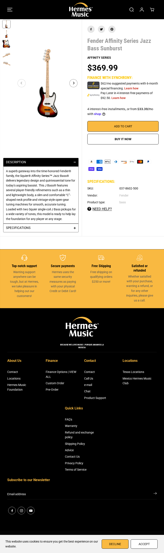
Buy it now (123, 139)
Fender (124, 195)
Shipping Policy (75, 443)
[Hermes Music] (81, 10)
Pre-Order (52, 389)
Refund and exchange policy (79, 435)
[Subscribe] (155, 494)
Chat (87, 391)
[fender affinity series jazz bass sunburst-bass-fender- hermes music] (47, 83)
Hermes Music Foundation (16, 387)
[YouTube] (30, 510)
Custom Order (55, 383)
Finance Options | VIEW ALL (61, 374)
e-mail (88, 385)
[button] (9, 9)
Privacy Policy (74, 463)
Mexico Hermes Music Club (137, 381)
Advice (69, 450)
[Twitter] (101, 29)
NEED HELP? (102, 209)
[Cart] (152, 9)
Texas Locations (133, 372)
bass (122, 202)
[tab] (41, 162)
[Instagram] (21, 510)
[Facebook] (91, 29)
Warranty (71, 426)
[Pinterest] (112, 29)
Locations (13, 378)
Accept (144, 544)
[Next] (73, 83)
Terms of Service (75, 469)
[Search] (131, 9)
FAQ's (68, 419)
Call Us (88, 378)
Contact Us (72, 456)
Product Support (95, 398)
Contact (12, 372)
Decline (115, 544)
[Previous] (22, 83)
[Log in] (141, 9)
